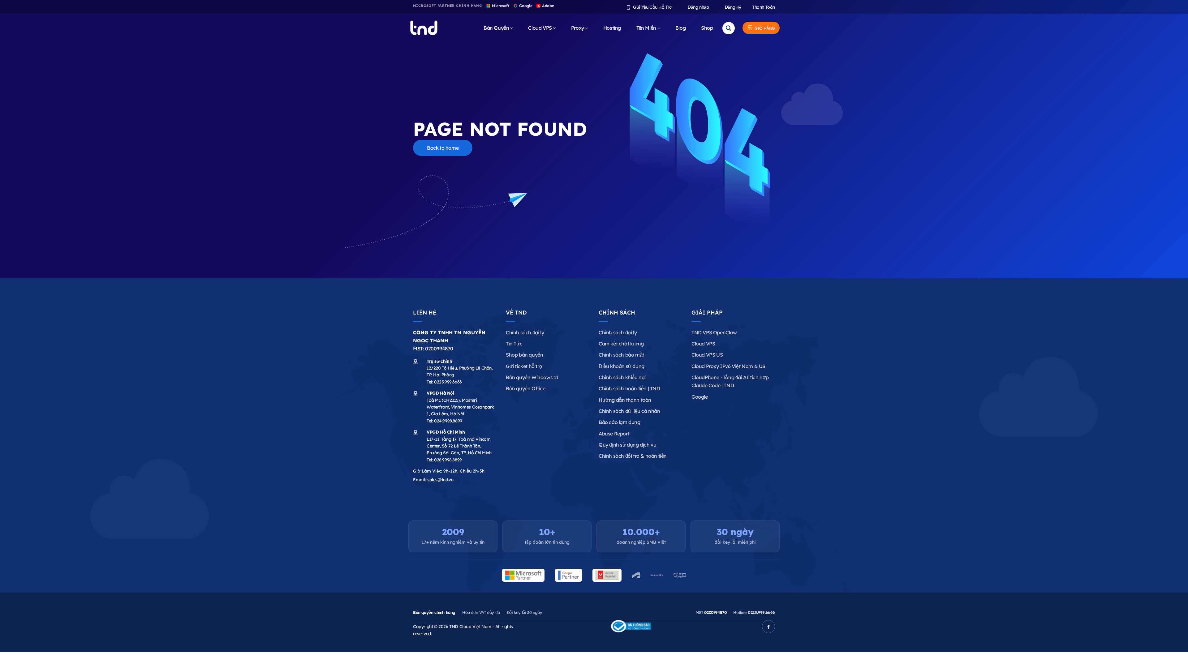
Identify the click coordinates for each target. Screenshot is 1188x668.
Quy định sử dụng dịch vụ (627, 445)
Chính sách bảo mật (621, 355)
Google (699, 397)
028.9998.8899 (448, 460)
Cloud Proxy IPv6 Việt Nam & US (728, 366)
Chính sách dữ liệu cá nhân (629, 411)
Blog (680, 28)
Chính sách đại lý (525, 332)
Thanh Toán (763, 7)
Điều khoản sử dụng (621, 366)
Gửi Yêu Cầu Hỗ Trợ (652, 7)
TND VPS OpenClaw (714, 332)
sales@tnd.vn (440, 479)
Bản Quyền (496, 28)
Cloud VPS (540, 28)
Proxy (577, 28)
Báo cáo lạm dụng (619, 422)
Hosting (612, 28)
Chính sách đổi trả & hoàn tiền (633, 456)
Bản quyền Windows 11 (532, 377)
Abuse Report (614, 433)
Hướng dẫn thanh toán (625, 400)
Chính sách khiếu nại (622, 377)
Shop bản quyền (524, 355)
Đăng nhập (698, 7)
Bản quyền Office (525, 388)
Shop (707, 28)
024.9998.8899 (448, 421)
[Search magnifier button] (728, 28)
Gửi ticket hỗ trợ (524, 366)
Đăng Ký (732, 7)
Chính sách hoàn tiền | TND (629, 388)
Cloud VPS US (707, 355)
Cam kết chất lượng (621, 343)
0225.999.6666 (448, 382)
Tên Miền (646, 28)
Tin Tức (514, 343)
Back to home (442, 148)
